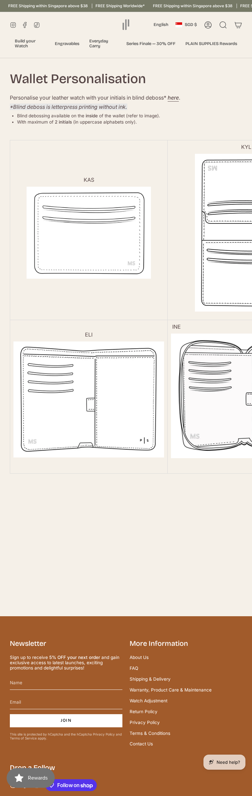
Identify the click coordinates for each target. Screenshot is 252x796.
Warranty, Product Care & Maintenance (171, 689)
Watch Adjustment (148, 700)
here (173, 97)
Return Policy (144, 711)
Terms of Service (23, 738)
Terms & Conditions (150, 733)
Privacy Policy (104, 734)
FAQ (134, 668)
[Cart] (238, 25)
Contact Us (141, 743)
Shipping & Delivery (150, 679)
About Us (139, 657)
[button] (30, 44)
